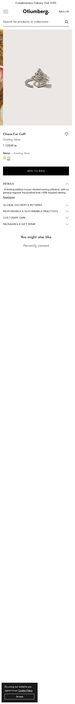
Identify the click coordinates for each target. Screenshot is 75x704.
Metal (16, 153)
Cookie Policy (25, 690)
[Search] (66, 21)
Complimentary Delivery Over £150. (36, 2)
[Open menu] (5, 11)
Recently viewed (36, 245)
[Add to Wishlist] (66, 133)
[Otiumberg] (36, 11)
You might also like (36, 237)
